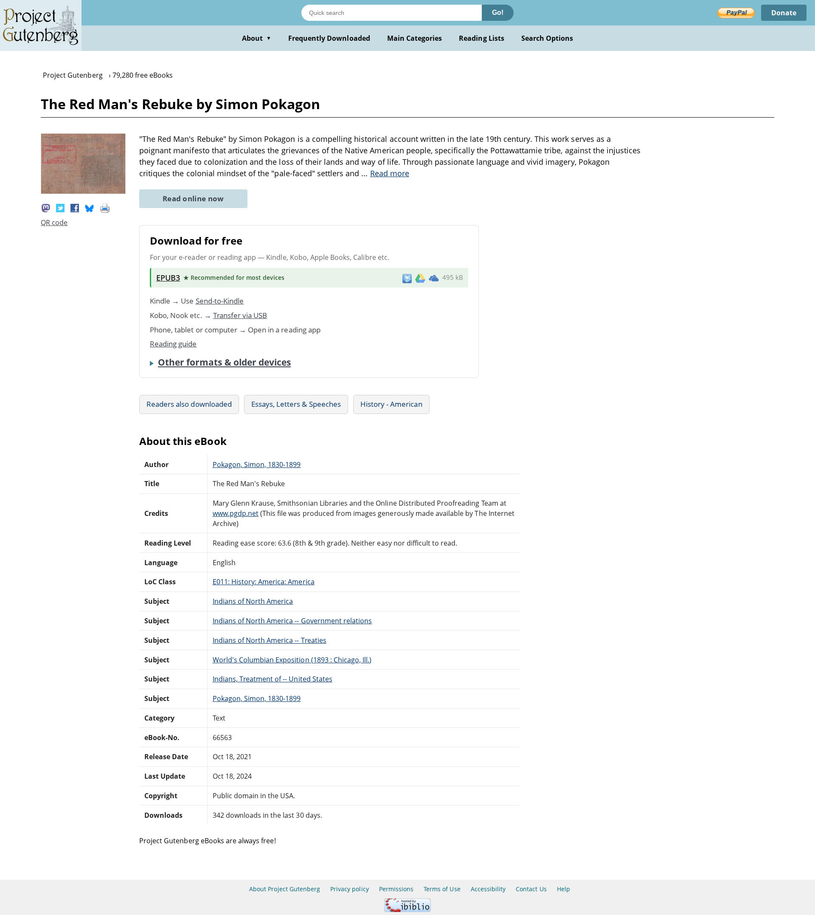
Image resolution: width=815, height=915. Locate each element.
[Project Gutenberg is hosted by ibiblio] (407, 910)
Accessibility (488, 889)
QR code (54, 222)
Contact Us (531, 889)
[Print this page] (105, 207)
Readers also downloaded (189, 404)
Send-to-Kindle (220, 301)
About (256, 38)
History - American (391, 404)
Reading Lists (481, 38)
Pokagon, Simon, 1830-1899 (257, 464)
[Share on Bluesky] (89, 207)
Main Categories (414, 38)
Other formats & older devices (224, 362)
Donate (783, 12)
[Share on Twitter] (60, 207)
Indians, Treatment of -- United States (272, 679)
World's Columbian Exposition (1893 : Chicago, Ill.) (292, 659)
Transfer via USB (240, 315)
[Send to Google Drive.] (420, 278)
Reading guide (173, 344)
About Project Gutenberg (284, 889)
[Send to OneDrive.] (434, 277)
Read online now (193, 198)
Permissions (396, 889)
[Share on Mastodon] (46, 207)
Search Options (547, 38)
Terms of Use (442, 889)
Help (563, 889)
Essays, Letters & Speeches (296, 404)
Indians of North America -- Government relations (292, 620)
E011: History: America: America (264, 581)
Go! (497, 12)
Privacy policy (349, 889)
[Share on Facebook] (74, 207)
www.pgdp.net (236, 513)
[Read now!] (83, 191)
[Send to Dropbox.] (407, 278)
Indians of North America (253, 601)
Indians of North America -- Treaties (269, 640)
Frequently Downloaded (329, 38)
